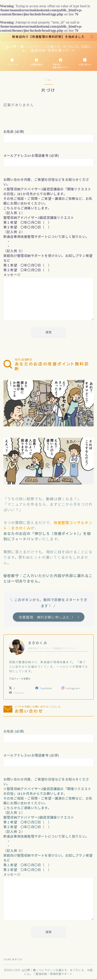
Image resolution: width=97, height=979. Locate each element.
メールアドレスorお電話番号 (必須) (31, 155)
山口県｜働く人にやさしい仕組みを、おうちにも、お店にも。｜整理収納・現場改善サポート (48, 48)
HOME (8, 959)
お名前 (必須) (13, 131)
